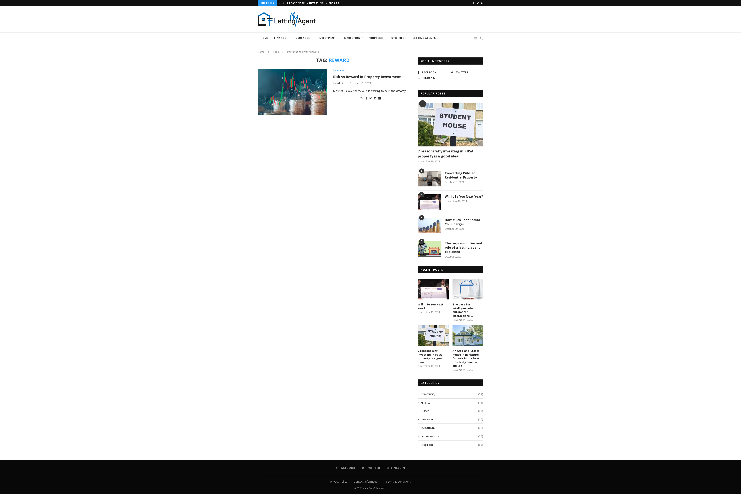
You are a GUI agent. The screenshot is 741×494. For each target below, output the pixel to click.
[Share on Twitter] (370, 98)
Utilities (397, 38)
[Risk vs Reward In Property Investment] (292, 92)
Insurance (302, 38)
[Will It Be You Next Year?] (429, 202)
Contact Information (366, 481)
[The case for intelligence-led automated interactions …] (468, 289)
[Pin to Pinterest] (375, 98)
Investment (327, 38)
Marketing (352, 38)
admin (340, 83)
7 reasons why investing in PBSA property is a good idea (445, 153)
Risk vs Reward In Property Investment (367, 76)
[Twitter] (477, 3)
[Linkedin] (482, 3)
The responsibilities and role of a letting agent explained (463, 247)
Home (264, 38)
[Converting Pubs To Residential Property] (429, 178)
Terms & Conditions (398, 481)
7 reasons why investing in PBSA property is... (321, 3)
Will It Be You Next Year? (464, 196)
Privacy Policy (338, 481)
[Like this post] (361, 98)
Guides (452, 411)
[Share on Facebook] (366, 98)
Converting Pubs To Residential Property (461, 175)
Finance (280, 38)
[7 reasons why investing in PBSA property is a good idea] (450, 125)
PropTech (376, 38)
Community (452, 394)
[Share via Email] (379, 98)
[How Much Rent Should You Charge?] (429, 225)
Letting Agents (424, 38)
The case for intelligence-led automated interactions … (464, 310)
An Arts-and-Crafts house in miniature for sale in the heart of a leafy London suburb (467, 358)
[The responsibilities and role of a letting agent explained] (429, 249)
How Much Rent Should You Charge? (462, 222)
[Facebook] (473, 3)
